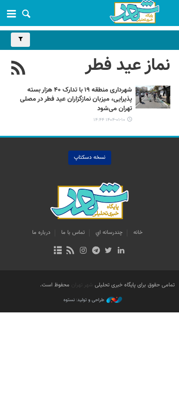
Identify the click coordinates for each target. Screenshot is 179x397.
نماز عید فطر (127, 65)
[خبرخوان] (70, 251)
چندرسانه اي (109, 232)
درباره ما (41, 232)
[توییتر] (108, 251)
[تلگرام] (95, 251)
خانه (138, 232)
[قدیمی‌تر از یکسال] (153, 96)
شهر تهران (82, 285)
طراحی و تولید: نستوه (83, 300)
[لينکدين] (121, 251)
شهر (134, 12)
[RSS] (18, 69)
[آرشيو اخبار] (57, 251)
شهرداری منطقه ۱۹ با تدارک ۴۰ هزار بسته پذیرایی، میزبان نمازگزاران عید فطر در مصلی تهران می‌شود (76, 99)
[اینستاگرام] (83, 251)
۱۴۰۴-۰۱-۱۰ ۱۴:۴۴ (109, 120)
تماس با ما (73, 232)
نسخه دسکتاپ (90, 157)
